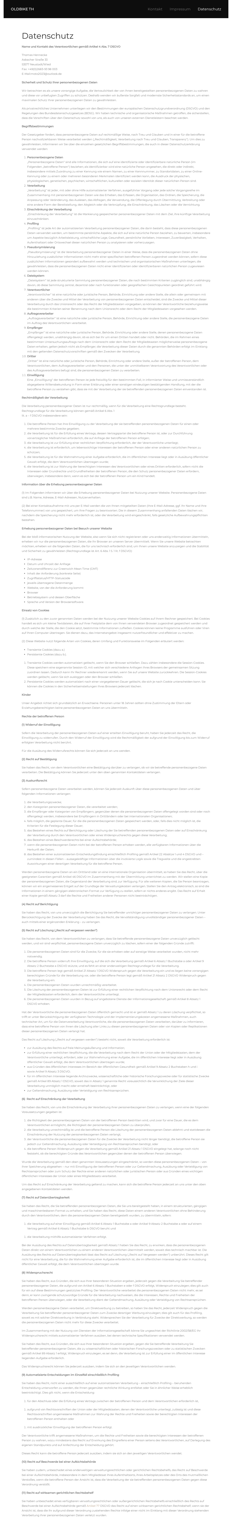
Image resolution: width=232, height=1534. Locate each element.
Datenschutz (209, 9)
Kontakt (155, 9)
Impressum (180, 9)
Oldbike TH (22, 9)
